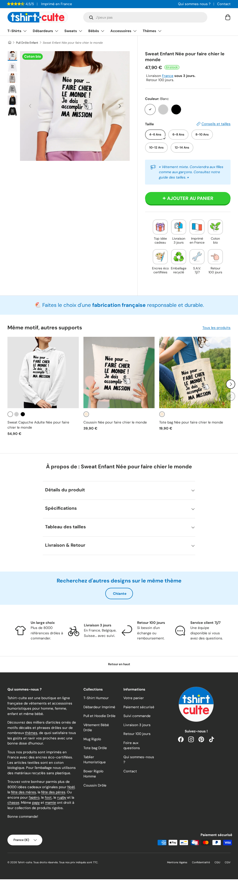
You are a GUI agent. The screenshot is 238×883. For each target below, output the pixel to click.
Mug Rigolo (92, 739)
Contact (224, 4)
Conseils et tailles (216, 124)
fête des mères (23, 792)
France (167, 75)
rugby (61, 797)
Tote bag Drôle (95, 748)
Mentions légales (177, 862)
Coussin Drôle (94, 785)
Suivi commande (137, 716)
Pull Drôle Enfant (27, 43)
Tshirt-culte (25, 862)
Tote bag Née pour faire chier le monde (191, 422)
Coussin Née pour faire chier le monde (115, 422)
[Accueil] (9, 42)
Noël (71, 787)
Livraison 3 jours (137, 725)
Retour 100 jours (137, 733)
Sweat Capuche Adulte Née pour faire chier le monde (38, 425)
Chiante (119, 593)
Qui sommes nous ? (194, 4)
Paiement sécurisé (138, 707)
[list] (75, 106)
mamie (50, 802)
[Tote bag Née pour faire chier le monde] (195, 372)
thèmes (31, 733)
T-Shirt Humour (96, 698)
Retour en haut (119, 664)
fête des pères (53, 792)
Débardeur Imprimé (99, 707)
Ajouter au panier (190, 198)
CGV (228, 862)
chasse (13, 802)
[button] (228, 17)
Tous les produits (216, 327)
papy (36, 802)
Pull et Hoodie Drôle (99, 716)
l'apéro (34, 797)
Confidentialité (201, 862)
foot (48, 797)
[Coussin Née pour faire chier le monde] (119, 372)
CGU (217, 862)
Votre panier (133, 698)
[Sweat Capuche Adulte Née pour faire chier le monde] (43, 372)
